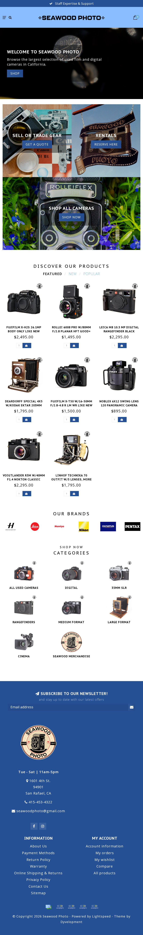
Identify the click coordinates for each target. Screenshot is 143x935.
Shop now (71, 217)
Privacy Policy (38, 879)
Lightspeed (101, 916)
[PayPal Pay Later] (83, 907)
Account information (104, 846)
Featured (52, 273)
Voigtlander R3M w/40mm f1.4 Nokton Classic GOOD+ (24, 479)
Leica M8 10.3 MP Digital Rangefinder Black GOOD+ (119, 331)
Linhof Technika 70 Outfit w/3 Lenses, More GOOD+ (71, 479)
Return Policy (38, 859)
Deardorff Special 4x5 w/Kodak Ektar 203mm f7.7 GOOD (24, 405)
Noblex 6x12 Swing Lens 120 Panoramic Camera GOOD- (119, 405)
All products (105, 873)
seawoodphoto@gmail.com (40, 811)
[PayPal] (71, 907)
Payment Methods (38, 853)
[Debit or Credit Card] (60, 907)
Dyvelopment (71, 922)
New (73, 273)
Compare (104, 866)
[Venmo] (94, 907)
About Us (38, 846)
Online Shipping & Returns (38, 873)
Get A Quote (37, 144)
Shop (15, 73)
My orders (105, 853)
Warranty (38, 866)
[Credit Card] (48, 907)
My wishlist (105, 859)
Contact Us (38, 886)
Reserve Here (106, 144)
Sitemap (38, 893)
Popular (91, 273)
